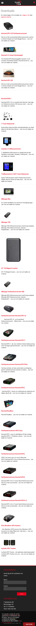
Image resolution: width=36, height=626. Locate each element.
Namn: (6, 580)
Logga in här (26, 15)
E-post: (6, 586)
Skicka (21, 594)
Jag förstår (29, 624)
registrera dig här (6, 17)
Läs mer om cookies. (11, 621)
